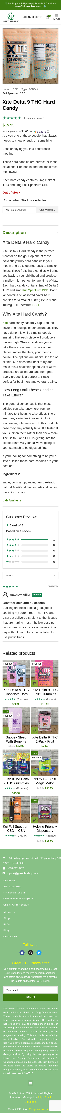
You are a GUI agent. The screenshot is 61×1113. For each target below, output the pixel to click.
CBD (15, 89)
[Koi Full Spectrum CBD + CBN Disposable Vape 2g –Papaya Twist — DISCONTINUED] (16, 809)
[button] (30, 131)
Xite (5, 323)
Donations (9, 880)
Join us (30, 997)
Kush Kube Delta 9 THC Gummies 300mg (16, 783)
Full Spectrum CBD (14, 93)
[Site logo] (11, 17)
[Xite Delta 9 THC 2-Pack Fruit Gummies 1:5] (44, 720)
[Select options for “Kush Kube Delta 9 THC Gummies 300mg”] (6, 772)
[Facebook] (22, 952)
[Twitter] (39, 952)
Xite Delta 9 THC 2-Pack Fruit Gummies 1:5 (45, 741)
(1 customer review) (33, 118)
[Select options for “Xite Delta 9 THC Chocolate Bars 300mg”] (6, 683)
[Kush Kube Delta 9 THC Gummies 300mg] (16, 762)
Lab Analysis (12, 500)
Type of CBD (29, 89)
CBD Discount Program (18, 898)
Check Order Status (16, 904)
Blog (6, 930)
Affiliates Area (12, 886)
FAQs (6, 924)
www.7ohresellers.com (28, 6)
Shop (6, 918)
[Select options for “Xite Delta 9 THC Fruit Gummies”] (34, 683)
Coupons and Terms (41, 1109)
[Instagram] (30, 952)
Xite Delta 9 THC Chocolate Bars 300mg (16, 694)
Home (6, 89)
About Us (9, 912)
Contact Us (10, 936)
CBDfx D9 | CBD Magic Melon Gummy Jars (45, 783)
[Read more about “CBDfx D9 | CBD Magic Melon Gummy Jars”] (34, 772)
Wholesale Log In (14, 892)
